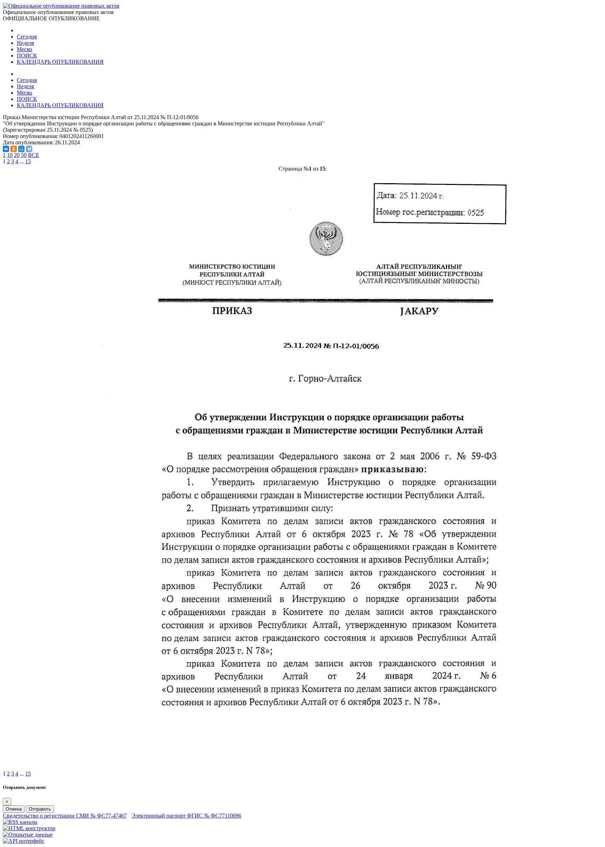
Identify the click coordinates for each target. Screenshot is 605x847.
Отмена (14, 809)
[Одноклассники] (14, 149)
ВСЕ (33, 155)
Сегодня (27, 37)
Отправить (40, 809)
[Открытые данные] (28, 835)
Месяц (24, 49)
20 (17, 155)
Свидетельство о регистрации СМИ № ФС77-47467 (65, 816)
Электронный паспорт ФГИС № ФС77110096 (186, 816)
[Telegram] (29, 149)
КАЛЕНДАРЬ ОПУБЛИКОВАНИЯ (60, 62)
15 (28, 161)
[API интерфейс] (23, 841)
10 (10, 155)
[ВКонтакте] (6, 149)
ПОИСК (27, 55)
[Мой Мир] (21, 149)
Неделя (25, 43)
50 (24, 155)
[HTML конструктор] (29, 828)
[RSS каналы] (20, 822)
